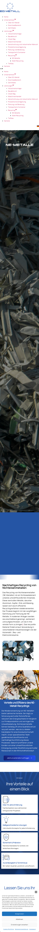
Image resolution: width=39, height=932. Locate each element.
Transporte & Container (16, 52)
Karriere (7, 66)
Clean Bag (12, 39)
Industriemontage (14, 34)
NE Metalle (16, 58)
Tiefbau (11, 63)
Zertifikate (12, 28)
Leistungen (8, 31)
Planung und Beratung (16, 50)
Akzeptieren (19, 914)
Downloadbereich (14, 25)
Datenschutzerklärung (21, 929)
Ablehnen (19, 919)
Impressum (32, 929)
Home (6, 17)
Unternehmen (9, 20)
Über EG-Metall (13, 23)
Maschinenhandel (14, 42)
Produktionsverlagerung (17, 47)
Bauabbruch (12, 36)
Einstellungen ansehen (19, 925)
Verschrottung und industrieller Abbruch (23, 44)
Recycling (11, 55)
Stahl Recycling (18, 61)
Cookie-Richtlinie (8, 929)
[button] (36, 892)
